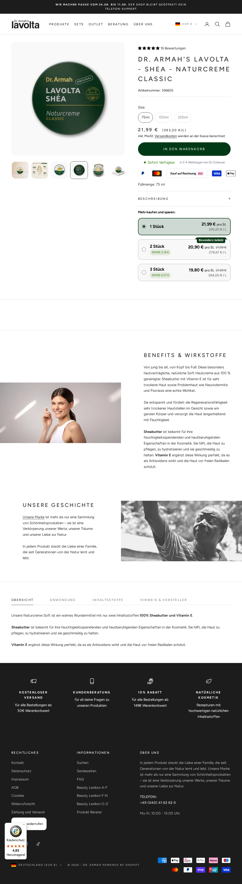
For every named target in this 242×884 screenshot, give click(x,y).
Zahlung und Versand (28, 812)
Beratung (118, 24)
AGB (14, 787)
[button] (184, 226)
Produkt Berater (89, 812)
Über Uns (143, 24)
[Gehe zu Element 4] (79, 170)
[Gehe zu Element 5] (99, 170)
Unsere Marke (33, 517)
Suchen (82, 763)
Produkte (59, 24)
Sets (79, 24)
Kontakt (17, 763)
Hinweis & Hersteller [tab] (163, 600)
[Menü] (24, 825)
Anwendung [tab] (63, 600)
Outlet (96, 24)
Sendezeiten (86, 771)
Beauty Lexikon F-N (92, 795)
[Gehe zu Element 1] (20, 170)
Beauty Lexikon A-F (92, 787)
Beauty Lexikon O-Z (92, 804)
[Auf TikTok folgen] (38, 843)
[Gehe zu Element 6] (118, 170)
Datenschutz (21, 771)
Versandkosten (166, 136)
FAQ (80, 779)
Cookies (17, 795)
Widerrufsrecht (23, 804)
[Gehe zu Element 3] (59, 170)
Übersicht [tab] (22, 600)
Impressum (20, 779)
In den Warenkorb (184, 149)
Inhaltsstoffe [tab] (108, 600)
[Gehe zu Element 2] (40, 170)
